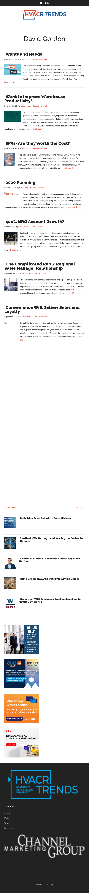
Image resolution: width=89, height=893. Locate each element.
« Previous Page (10, 507)
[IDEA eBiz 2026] (21, 687)
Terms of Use (9, 823)
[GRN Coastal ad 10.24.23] (21, 653)
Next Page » (80, 507)
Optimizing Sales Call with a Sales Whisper (45, 518)
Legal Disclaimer (10, 828)
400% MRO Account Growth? (35, 221)
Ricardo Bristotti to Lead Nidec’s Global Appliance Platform (49, 560)
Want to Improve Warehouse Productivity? (34, 98)
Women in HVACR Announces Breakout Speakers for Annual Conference (50, 600)
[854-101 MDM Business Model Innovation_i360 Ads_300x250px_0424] (21, 757)
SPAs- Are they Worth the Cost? (38, 143)
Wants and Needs (24, 54)
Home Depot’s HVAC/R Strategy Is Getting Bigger (49, 578)
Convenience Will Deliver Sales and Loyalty (42, 309)
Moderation (8, 818)
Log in (52, 885)
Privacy (7, 813)
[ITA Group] (21, 722)
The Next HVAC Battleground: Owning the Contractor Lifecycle (51, 540)
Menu (46, 3)
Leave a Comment (40, 59)
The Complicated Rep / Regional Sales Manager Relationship (39, 266)
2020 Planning (20, 182)
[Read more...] (9, 82)
